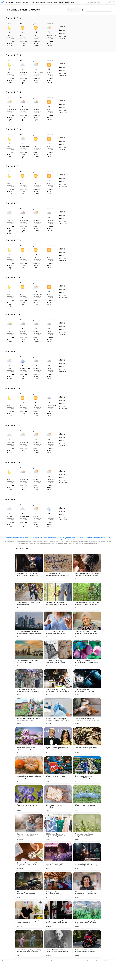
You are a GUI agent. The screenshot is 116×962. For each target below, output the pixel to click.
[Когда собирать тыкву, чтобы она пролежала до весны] (29, 769)
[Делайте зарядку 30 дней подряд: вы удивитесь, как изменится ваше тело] (29, 943)
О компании (9, 960)
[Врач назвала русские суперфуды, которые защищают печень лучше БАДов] (58, 798)
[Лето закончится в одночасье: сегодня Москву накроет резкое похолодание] (29, 625)
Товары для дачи (70, 539)
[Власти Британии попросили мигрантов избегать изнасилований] (29, 654)
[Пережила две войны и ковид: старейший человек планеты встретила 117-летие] (87, 625)
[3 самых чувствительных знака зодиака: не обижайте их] (29, 827)
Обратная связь (90, 960)
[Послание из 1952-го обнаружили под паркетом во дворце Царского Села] (58, 567)
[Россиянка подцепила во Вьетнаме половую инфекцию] (58, 596)
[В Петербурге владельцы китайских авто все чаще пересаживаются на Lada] (29, 885)
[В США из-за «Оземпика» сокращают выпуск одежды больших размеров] (58, 827)
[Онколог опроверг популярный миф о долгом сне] (29, 914)
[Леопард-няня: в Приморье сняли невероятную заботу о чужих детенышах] (87, 596)
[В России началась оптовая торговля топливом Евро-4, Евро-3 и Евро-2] (58, 769)
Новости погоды (45, 539)
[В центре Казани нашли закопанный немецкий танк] (58, 654)
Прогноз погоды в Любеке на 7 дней (71, 537)
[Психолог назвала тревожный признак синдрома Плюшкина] (87, 741)
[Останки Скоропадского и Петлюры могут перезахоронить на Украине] (58, 943)
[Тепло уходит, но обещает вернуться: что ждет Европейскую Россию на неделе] (87, 827)
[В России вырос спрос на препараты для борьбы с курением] (58, 625)
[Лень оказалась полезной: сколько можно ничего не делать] (87, 712)
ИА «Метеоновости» (109, 960)
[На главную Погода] (8, 2)
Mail (3, 960)
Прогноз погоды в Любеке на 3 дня (16, 537)
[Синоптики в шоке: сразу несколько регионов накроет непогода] (29, 683)
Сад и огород (57, 539)
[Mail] (2, 2)
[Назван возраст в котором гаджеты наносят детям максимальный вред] (58, 856)
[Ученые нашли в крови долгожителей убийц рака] (87, 683)
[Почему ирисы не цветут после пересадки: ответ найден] (29, 798)
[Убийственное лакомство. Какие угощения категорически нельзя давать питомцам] (87, 567)
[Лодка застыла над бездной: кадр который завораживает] (87, 914)
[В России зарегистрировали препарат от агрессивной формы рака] (58, 712)
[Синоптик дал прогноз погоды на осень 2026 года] (29, 596)
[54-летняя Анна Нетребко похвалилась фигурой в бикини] (87, 885)
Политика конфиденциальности (59, 960)
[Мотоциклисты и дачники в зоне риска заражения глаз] (29, 712)
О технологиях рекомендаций (77, 960)
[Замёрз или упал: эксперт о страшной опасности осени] (87, 943)
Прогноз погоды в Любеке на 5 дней (44, 537)
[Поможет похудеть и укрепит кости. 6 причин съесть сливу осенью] (87, 654)
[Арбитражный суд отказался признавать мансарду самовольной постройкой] (58, 885)
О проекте (47, 960)
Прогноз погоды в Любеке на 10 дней (98, 537)
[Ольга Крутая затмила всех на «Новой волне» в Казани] (58, 741)
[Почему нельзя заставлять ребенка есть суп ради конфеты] (58, 683)
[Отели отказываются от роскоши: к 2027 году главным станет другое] (87, 769)
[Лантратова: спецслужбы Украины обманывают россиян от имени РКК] (58, 914)
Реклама (15, 960)
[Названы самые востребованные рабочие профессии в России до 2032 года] (87, 856)
